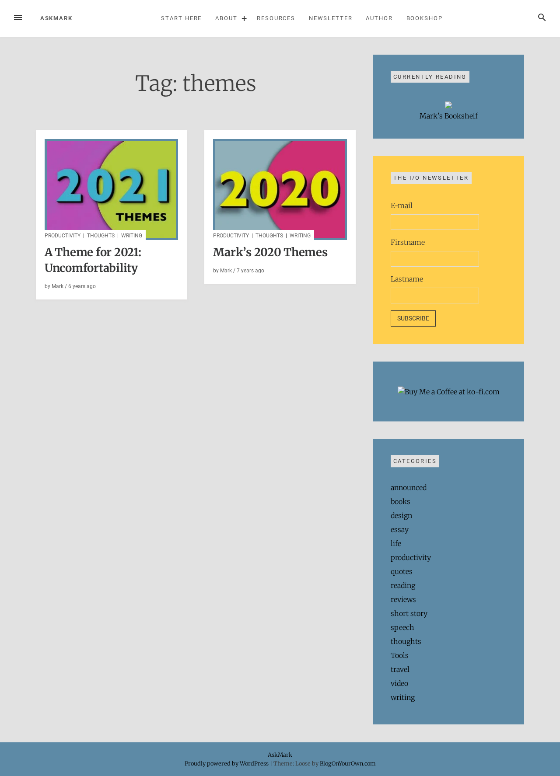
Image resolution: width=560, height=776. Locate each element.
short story (409, 613)
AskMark (56, 18)
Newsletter (331, 18)
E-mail (402, 205)
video (399, 683)
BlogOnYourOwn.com (348, 763)
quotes (402, 571)
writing (131, 236)
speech (402, 627)
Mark (57, 286)
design (401, 515)
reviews (403, 599)
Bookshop (424, 18)
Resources (276, 18)
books (400, 501)
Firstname (408, 242)
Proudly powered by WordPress (227, 763)
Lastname (407, 279)
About (226, 18)
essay (400, 529)
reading (403, 585)
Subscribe (413, 318)
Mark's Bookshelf (449, 115)
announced (409, 487)
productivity (62, 236)
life (396, 543)
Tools (400, 655)
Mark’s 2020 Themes (270, 252)
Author (379, 18)
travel (400, 669)
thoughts (101, 236)
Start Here (181, 18)
